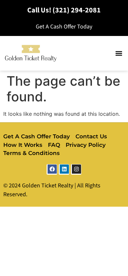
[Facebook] (52, 169)
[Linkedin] (64, 169)
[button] (118, 53)
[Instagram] (76, 169)
